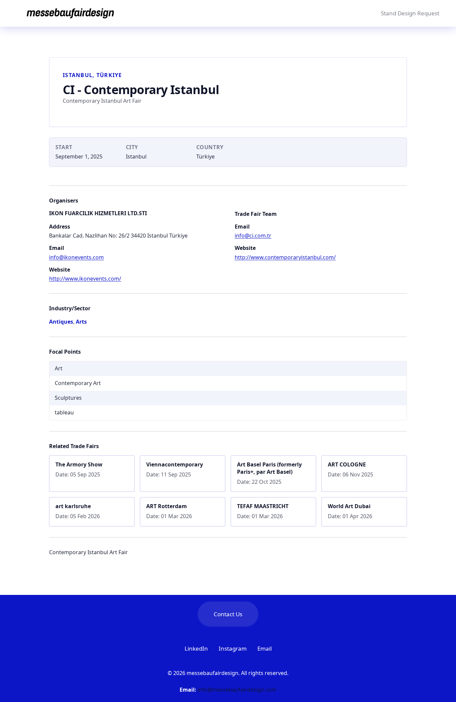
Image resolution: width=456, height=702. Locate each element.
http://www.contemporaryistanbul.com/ (285, 257)
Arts (81, 321)
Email (264, 648)
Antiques (61, 321)
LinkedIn (196, 648)
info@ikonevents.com (76, 257)
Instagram (233, 648)
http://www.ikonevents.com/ (85, 278)
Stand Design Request (410, 13)
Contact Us (228, 614)
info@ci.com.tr (253, 235)
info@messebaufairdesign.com (237, 689)
